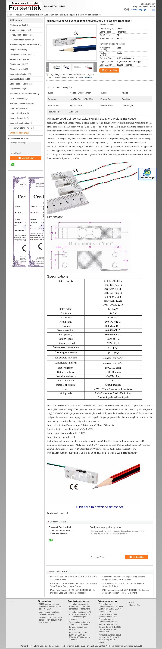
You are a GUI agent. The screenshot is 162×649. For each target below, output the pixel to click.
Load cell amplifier (18, 118)
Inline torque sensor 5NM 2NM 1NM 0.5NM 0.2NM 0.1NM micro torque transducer (80, 615)
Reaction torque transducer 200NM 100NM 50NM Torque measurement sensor (80, 626)
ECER (139, 646)
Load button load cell (19, 74)
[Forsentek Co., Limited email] (15, 166)
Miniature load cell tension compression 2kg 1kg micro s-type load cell (51, 619)
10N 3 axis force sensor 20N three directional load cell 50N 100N (50, 606)
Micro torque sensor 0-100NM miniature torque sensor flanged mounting (79, 606)
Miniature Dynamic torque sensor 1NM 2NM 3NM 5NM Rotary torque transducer (110, 638)
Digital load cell (17, 89)
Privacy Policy (26, 646)
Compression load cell (20, 54)
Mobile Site (135, 605)
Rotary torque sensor (19, 35)
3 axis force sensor (18, 30)
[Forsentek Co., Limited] (153, 9)
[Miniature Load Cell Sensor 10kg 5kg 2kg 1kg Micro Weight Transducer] (71, 42)
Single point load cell (19, 84)
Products (18, 15)
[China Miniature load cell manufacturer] (24, 5)
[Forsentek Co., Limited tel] (21, 168)
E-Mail (131, 602)
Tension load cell (17, 59)
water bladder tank (60, 513)
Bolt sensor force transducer (23, 94)
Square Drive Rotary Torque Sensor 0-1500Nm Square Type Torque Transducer (110, 628)
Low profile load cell (19, 79)
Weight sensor (16, 50)
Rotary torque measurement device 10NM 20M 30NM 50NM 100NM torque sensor (111, 607)
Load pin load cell (17, 98)
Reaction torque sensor (20, 40)
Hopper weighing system (21, 128)
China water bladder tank (45, 646)
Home (9, 15)
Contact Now (28, 158)
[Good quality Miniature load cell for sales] (44, 270)
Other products (31, 15)
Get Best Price (86, 77)
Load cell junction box (19, 123)
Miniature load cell (18, 25)
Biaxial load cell (17, 64)
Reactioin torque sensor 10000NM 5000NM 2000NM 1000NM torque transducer (79, 636)
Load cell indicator (18, 113)
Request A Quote (141, 7)
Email (152, 7)
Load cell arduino (17, 108)
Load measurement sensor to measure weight (50, 613)
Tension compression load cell (23, 45)
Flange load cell (17, 69)
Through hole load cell (20, 103)
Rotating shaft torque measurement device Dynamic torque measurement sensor (108, 618)
